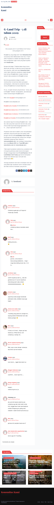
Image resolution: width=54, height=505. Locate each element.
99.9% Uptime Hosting (14, 342)
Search (40, 27)
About (40, 105)
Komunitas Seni (34, 473)
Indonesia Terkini (43, 103)
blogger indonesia (13, 370)
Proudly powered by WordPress (8, 501)
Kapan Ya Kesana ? (11, 114)
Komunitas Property (35, 457)
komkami (13, 37)
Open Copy (49, 502)
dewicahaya (41, 114)
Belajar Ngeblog (12, 382)
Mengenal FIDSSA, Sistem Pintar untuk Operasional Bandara (44, 85)
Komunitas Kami (10, 492)
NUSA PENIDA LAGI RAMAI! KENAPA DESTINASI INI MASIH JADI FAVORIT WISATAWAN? (44, 51)
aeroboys (10, 273)
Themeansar (4, 502)
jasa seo (40, 96)
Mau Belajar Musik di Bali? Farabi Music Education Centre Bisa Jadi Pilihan (38, 478)
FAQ (46, 96)
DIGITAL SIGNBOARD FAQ (12, 476)
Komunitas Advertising (10, 473)
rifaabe (10, 357)
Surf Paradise (10, 118)
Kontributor (48, 100)
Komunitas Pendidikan (35, 470)
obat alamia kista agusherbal (16, 431)
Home (39, 502)
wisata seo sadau (13, 309)
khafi (9, 237)
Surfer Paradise (10, 105)
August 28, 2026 (9, 464)
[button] (48, 20)
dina (9, 418)
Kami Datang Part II (11, 109)
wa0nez (10, 205)
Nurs (9, 325)
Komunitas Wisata (8, 457)
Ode (11, 220)
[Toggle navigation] (25, 20)
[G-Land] (6, 44)
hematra (10, 292)
